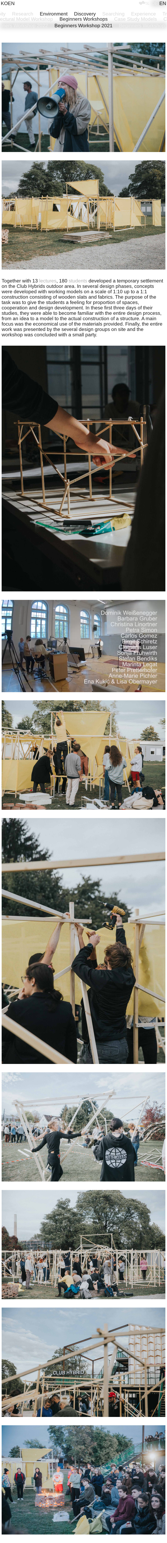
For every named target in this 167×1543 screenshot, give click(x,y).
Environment (53, 13)
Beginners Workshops (83, 19)
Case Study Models (135, 19)
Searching (113, 13)
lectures (47, 280)
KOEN (8, 3)
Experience (144, 13)
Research (22, 13)
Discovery (84, 13)
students (78, 280)
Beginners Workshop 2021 (83, 25)
